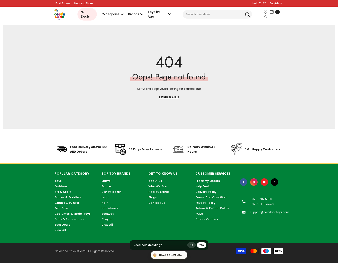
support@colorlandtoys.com (269, 212)
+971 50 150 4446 (262, 204)
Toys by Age (154, 14)
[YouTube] (264, 182)
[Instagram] (254, 182)
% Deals (85, 14)
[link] (82, 152)
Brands (133, 14)
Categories (111, 14)
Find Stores (63, 3)
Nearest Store (83, 3)
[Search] (247, 14)
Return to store (169, 97)
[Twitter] (274, 182)
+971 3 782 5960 (261, 199)
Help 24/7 (259, 3)
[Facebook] (243, 182)
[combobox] (217, 14)
